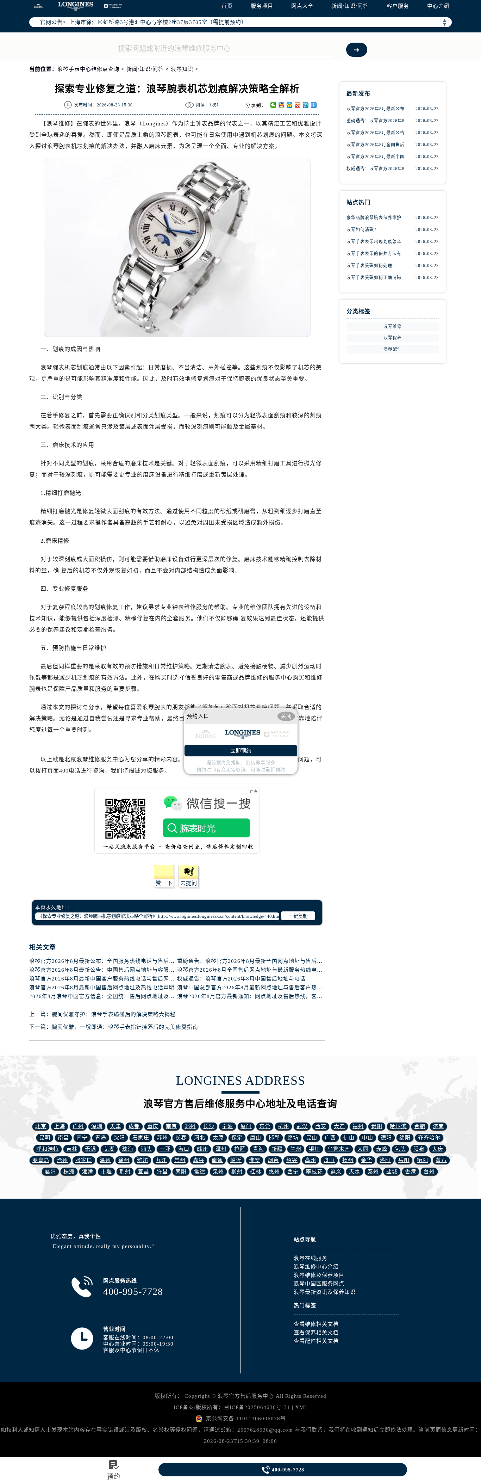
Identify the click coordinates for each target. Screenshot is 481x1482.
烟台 (273, 1160)
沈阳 (119, 1137)
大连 (339, 1126)
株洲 (69, 1171)
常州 (180, 1160)
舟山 (329, 1160)
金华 (366, 1160)
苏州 (162, 1137)
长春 (181, 1137)
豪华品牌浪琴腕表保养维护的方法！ (377, 217)
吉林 (71, 1149)
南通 (217, 1160)
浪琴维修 (58, 124)
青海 (258, 1149)
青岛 (100, 1137)
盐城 (392, 1171)
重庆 (152, 1126)
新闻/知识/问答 (350, 6)
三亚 (165, 1149)
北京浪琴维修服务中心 (94, 759)
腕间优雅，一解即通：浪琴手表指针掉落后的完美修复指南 (125, 1027)
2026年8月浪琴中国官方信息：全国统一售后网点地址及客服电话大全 (116, 996)
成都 (134, 1126)
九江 (161, 1160)
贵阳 (376, 1126)
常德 (199, 1171)
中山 (367, 1137)
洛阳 (385, 1160)
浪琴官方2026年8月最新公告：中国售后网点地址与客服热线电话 (110, 970)
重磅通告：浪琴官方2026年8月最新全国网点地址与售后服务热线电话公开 (269, 961)
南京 (171, 1126)
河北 (199, 1137)
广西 (330, 1137)
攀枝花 (314, 1171)
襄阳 (50, 1171)
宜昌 (143, 1171)
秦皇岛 (40, 1160)
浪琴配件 (392, 349)
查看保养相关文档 (316, 1332)
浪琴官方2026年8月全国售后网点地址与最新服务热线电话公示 (255, 970)
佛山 (349, 1137)
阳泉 (419, 1149)
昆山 (311, 1137)
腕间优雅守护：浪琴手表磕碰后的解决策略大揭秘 (114, 1014)
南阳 (181, 1171)
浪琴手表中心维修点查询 (88, 69)
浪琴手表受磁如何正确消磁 (373, 277)
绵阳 (405, 1137)
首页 (227, 6)
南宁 (82, 1137)
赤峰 (381, 1149)
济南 (438, 1126)
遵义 (336, 1171)
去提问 (188, 883)
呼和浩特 (47, 1149)
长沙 (208, 1126)
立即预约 (240, 751)
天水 (354, 1171)
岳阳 (404, 1160)
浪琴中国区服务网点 (319, 1283)
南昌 (63, 1137)
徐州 (124, 1160)
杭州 (283, 1126)
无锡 (90, 1149)
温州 (105, 1160)
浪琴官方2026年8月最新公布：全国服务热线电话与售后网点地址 (110, 961)
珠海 (127, 1149)
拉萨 (239, 1149)
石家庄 (140, 1137)
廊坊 (293, 1137)
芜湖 (109, 1149)
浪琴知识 (182, 69)
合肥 (419, 1126)
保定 (237, 1137)
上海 (59, 1126)
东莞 (264, 1126)
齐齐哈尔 (429, 1137)
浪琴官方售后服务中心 (246, 1396)
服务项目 (262, 6)
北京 (40, 1126)
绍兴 (292, 1160)
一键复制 (298, 916)
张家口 (83, 1160)
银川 (314, 1149)
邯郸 (274, 1137)
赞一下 (164, 883)
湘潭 (87, 1171)
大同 (363, 1149)
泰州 (373, 1171)
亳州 (310, 1160)
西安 (320, 1126)
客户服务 (398, 6)
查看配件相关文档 (316, 1341)
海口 (183, 1149)
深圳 (96, 1126)
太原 (218, 1137)
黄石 (441, 1160)
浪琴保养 (392, 338)
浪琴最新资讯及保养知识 (325, 1292)
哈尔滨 (398, 1126)
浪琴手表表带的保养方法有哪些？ (377, 253)
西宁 (293, 1171)
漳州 (221, 1149)
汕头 (146, 1149)
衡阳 (422, 1160)
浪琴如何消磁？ (362, 229)
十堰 (106, 1171)
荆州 (125, 1171)
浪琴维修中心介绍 (316, 1266)
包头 (400, 1149)
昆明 (44, 1137)
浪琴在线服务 (310, 1258)
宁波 (227, 1126)
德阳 (386, 1137)
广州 (78, 1126)
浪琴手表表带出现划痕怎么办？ (377, 241)
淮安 (254, 1160)
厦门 (246, 1126)
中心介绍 (438, 6)
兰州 (295, 1149)
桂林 (255, 1171)
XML (301, 1407)
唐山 (255, 1137)
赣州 (202, 1149)
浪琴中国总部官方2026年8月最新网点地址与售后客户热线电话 (255, 987)
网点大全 (302, 6)
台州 (429, 1171)
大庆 (437, 1149)
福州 (358, 1126)
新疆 (277, 1149)
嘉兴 (198, 1160)
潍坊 (142, 1160)
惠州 (274, 1171)
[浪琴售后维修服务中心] (75, 6)
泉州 (218, 1171)
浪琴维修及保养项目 (319, 1275)
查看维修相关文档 (316, 1324)
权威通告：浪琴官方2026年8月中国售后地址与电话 (241, 979)
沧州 (62, 1160)
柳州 (237, 1171)
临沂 (236, 1160)
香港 (410, 1171)
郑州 (190, 1126)
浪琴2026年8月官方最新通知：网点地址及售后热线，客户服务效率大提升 (269, 996)
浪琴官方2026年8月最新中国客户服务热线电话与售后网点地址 (107, 979)
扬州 (348, 1160)
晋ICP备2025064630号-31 (257, 1407)
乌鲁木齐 (338, 1149)
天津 (115, 1126)
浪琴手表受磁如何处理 (369, 265)
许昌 (162, 1171)
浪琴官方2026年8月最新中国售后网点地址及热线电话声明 (102, 987)
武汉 (302, 1126)
